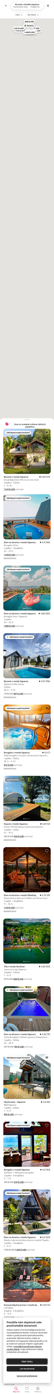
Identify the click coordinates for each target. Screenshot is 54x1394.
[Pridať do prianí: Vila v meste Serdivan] (47, 922)
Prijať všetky (27, 1361)
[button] (9, 489)
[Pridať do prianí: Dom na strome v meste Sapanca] (47, 498)
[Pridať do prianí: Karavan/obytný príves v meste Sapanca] (47, 1260)
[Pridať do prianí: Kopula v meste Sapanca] (47, 779)
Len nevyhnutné (27, 1368)
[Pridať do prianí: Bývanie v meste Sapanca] (47, 432)
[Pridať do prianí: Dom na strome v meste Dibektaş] (47, 851)
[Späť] (6, 5)
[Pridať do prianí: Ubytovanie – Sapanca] (47, 1057)
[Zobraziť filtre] (48, 5)
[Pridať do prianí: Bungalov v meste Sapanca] (47, 708)
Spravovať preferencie (27, 1376)
